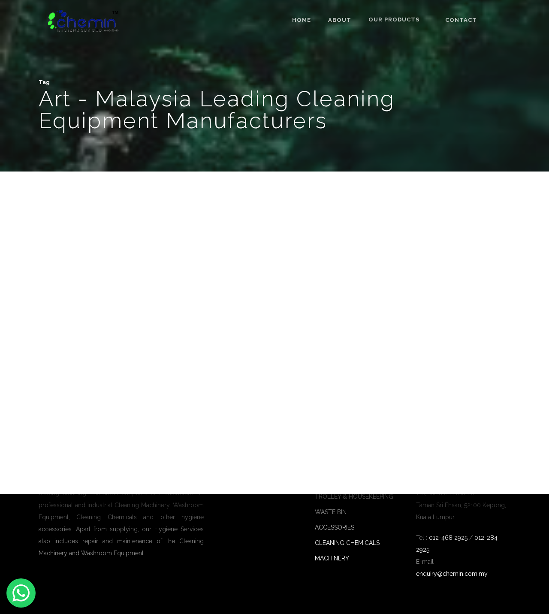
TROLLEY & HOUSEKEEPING (354, 496)
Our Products (393, 20)
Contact (461, 20)
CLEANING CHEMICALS (347, 542)
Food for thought (56, 417)
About (339, 20)
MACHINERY (332, 558)
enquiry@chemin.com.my (452, 573)
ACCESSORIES (334, 527)
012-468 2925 (447, 537)
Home (301, 20)
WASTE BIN (331, 512)
